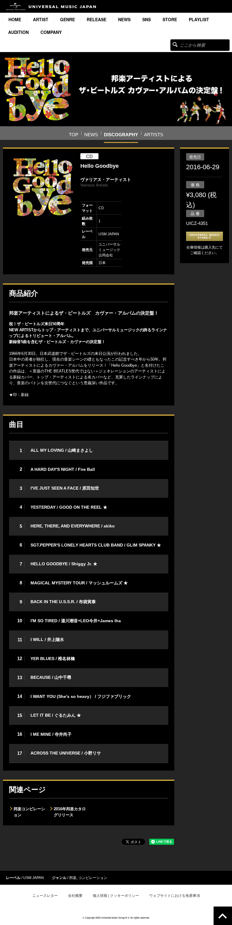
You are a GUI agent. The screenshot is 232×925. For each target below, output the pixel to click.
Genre (67, 19)
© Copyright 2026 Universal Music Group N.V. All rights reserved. (116, 917)
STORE (170, 19)
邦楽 (72, 878)
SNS (146, 19)
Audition (18, 32)
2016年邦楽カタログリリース (70, 812)
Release (96, 19)
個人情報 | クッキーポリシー (116, 895)
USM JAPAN (33, 878)
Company (51, 32)
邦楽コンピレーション (29, 812)
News (124, 19)
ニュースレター (45, 895)
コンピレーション (92, 878)
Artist (40, 19)
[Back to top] (223, 916)
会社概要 (75, 895)
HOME (14, 19)
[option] (43, 187)
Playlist (199, 19)
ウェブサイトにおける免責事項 (174, 895)
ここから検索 (175, 44)
